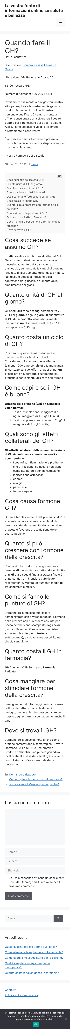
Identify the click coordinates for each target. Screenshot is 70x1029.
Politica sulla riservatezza (21, 995)
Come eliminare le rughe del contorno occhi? (34, 952)
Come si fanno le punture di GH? (27, 213)
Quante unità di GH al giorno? (25, 184)
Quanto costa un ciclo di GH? (25, 188)
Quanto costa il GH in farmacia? (26, 217)
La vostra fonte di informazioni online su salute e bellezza (34, 10)
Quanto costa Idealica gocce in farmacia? (32, 972)
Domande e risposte (22, 774)
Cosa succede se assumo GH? (25, 179)
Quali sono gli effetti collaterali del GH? (31, 196)
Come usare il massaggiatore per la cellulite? (34, 957)
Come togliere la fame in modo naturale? (36, 779)
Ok (35, 1024)
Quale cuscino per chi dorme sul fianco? (31, 946)
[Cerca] (58, 918)
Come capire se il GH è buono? (26, 192)
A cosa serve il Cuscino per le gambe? (34, 784)
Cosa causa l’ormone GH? (22, 200)
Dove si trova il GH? (19, 230)
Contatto (10, 989)
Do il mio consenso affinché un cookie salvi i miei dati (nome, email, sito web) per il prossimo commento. (36, 882)
